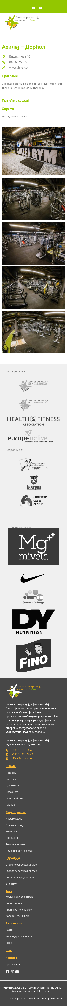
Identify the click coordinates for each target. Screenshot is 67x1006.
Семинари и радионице (20, 877)
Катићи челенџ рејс (17, 915)
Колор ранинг (14, 903)
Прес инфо (12, 791)
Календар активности (19, 936)
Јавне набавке (15, 798)
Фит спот (11, 883)
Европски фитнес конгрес (21, 871)
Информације (14, 818)
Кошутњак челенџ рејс (19, 896)
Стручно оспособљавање (21, 864)
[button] (54, 23)
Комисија (11, 831)
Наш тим (11, 779)
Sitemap (14, 998)
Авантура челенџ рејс (19, 909)
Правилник (12, 837)
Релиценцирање (15, 844)
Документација (15, 825)
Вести (9, 929)
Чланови (11, 804)
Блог (9, 950)
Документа (12, 785)
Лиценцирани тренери (19, 850)
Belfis (9, 942)
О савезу (11, 772)
